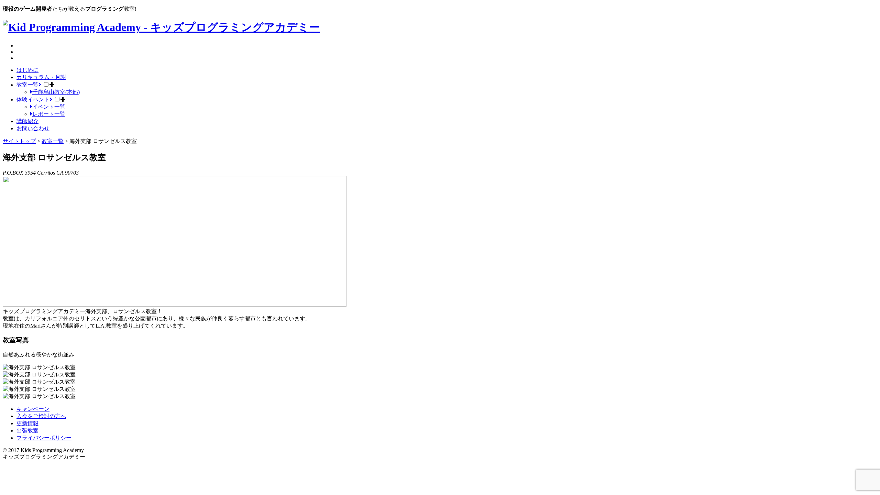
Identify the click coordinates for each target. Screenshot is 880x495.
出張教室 (27, 430)
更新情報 (27, 423)
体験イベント (33, 99)
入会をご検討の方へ (41, 416)
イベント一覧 (48, 107)
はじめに (27, 70)
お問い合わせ (33, 128)
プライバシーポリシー (44, 438)
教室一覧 (27, 85)
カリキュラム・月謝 (41, 77)
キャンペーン (33, 409)
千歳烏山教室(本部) (56, 92)
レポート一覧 (48, 114)
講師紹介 (27, 121)
